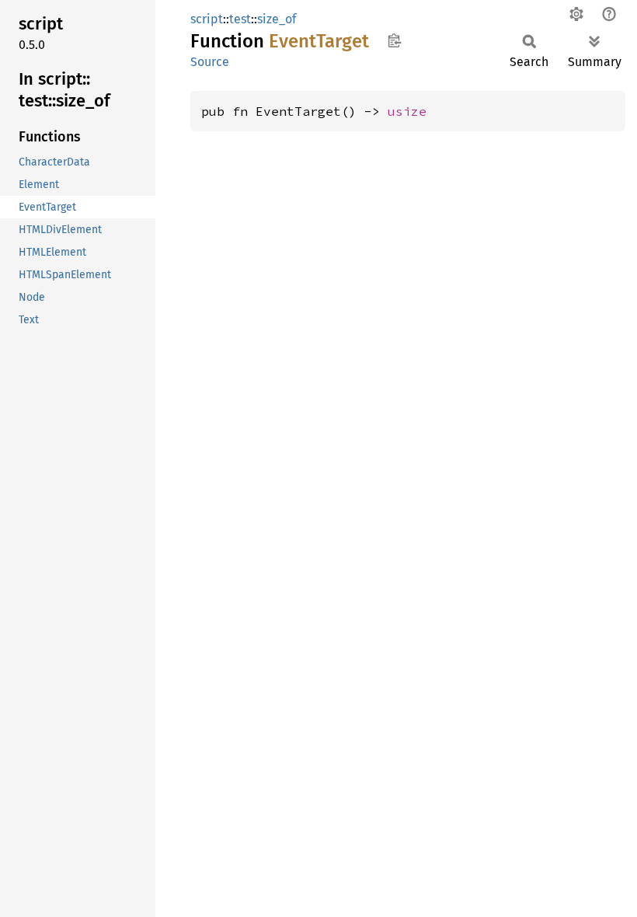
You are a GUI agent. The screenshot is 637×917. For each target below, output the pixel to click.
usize (407, 111)
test (240, 19)
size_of (276, 19)
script (206, 19)
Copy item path (394, 40)
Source (209, 61)
